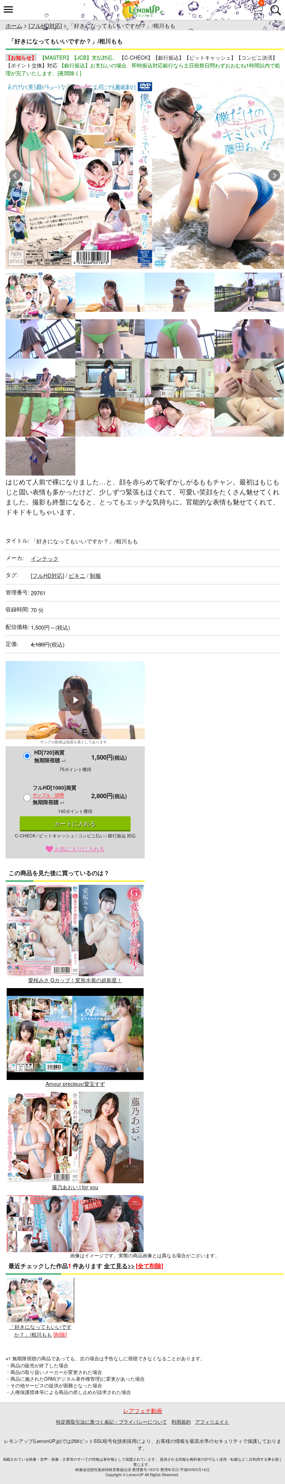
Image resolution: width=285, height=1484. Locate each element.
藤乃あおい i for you (75, 1187)
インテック (45, 558)
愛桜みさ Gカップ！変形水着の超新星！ (75, 980)
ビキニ (77, 575)
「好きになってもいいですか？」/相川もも (40, 1330)
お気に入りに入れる (79, 849)
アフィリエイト (212, 1421)
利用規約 (181, 1421)
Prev (15, 175)
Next (274, 175)
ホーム (14, 25)
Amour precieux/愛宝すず (75, 1083)
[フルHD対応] (45, 25)
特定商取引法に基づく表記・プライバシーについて (111, 1421)
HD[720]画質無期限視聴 (50, 756)
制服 (95, 575)
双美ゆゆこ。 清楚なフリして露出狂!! (75, 1290)
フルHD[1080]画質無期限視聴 (54, 795)
